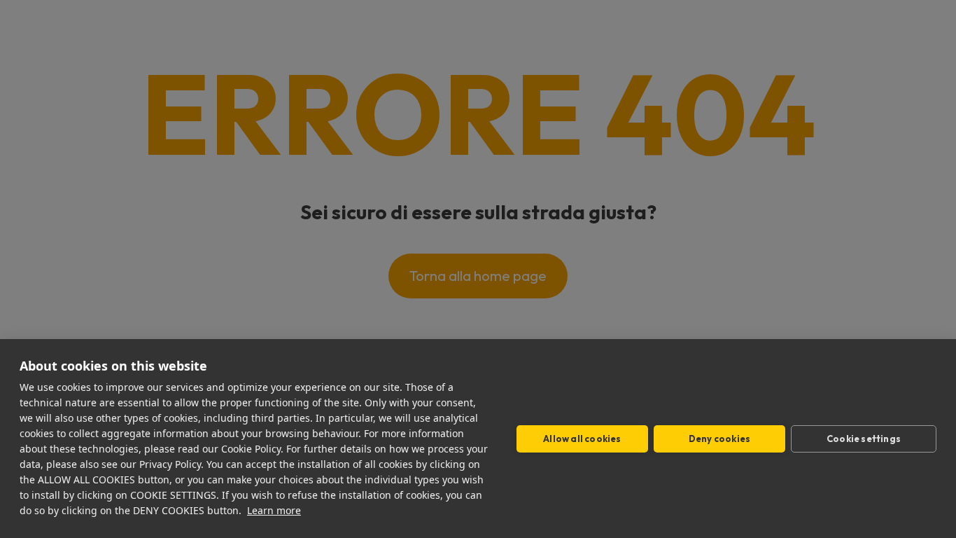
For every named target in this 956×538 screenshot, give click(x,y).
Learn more (274, 510)
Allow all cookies (582, 438)
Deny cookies (719, 438)
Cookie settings (864, 438)
